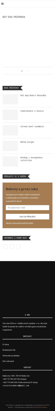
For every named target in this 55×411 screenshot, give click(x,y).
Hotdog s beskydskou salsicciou (31, 159)
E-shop (6, 344)
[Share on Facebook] (30, 71)
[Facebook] (47, 4)
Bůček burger (27, 142)
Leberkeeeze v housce (31, 111)
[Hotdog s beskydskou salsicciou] (10, 161)
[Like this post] (25, 71)
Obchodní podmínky (11, 355)
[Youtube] (53, 4)
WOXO (47, 405)
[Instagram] (50, 4)
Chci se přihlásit (27, 216)
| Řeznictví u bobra (40, 407)
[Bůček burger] (10, 146)
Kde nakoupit (8, 361)
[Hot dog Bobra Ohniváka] (10, 99)
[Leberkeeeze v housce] (10, 115)
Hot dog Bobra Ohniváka (33, 95)
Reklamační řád (9, 350)
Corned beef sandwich (32, 126)
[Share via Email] (33, 71)
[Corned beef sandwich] (10, 130)
